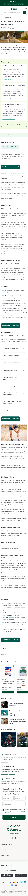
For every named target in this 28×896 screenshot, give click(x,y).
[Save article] (25, 33)
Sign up (14, 817)
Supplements (7, 17)
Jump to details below (8, 79)
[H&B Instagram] (12, 838)
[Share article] (21, 33)
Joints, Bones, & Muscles (10, 147)
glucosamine (9, 617)
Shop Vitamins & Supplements (10, 167)
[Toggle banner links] (26, 3)
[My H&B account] (23, 8)
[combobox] (12, 13)
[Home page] (14, 9)
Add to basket (8, 692)
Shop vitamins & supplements (10, 325)
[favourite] (13, 666)
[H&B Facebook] (15, 838)
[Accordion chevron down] (24, 348)
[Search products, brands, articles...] (25, 13)
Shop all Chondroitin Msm (14, 125)
